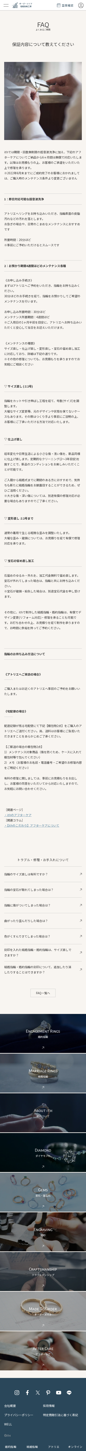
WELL (8, 1424)
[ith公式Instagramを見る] (17, 1392)
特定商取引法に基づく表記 (60, 1415)
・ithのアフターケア (18, 815)
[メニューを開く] (6, 5)
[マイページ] (81, 5)
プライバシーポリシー (18, 1415)
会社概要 (10, 1406)
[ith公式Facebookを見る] (27, 1392)
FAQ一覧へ (43, 993)
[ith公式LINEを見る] (69, 1392)
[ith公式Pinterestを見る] (48, 1392)
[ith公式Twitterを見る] (38, 1392)
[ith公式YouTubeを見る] (58, 1392)
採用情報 (49, 1406)
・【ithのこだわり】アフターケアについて (31, 825)
